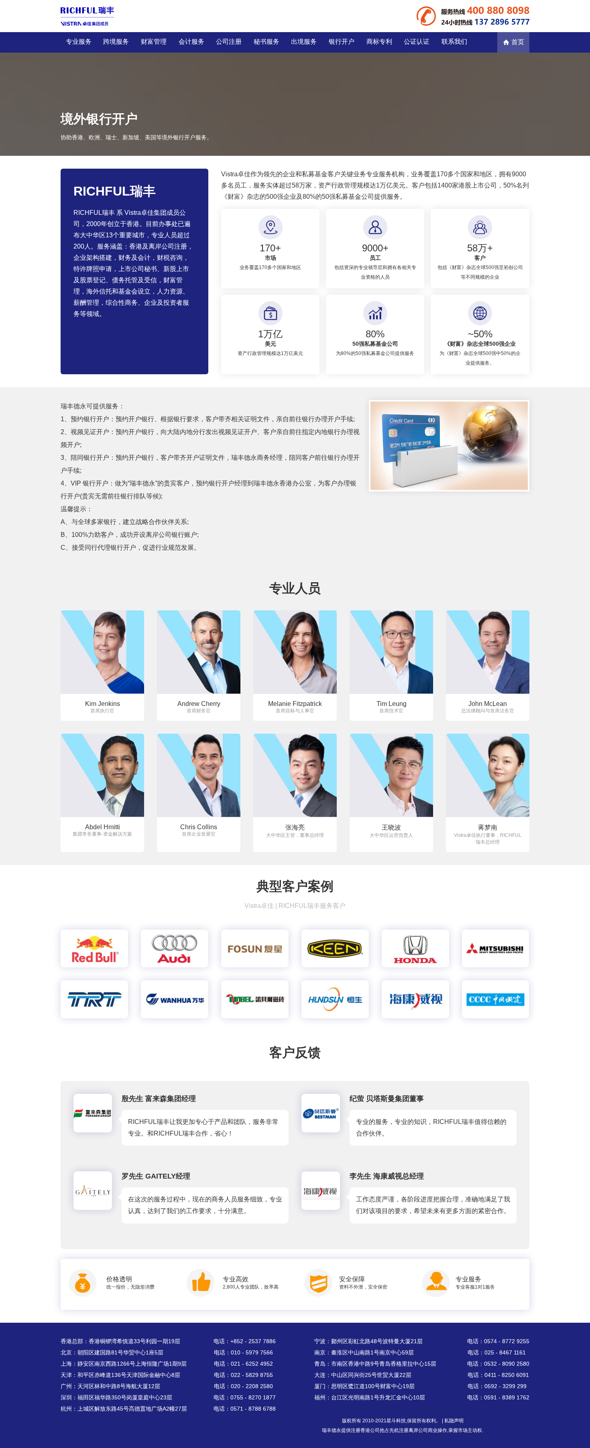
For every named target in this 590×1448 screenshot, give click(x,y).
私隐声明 (454, 1421)
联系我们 (454, 41)
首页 (517, 42)
